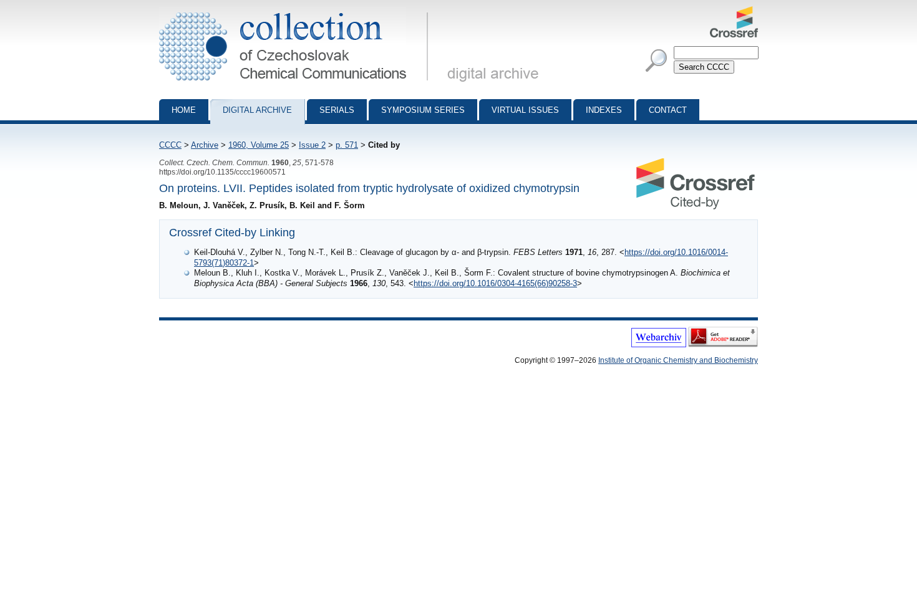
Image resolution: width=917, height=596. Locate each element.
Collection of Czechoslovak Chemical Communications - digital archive (297, 11)
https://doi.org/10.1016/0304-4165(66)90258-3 (495, 283)
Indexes (604, 110)
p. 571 (347, 145)
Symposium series (423, 110)
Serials (336, 110)
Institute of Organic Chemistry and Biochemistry (678, 360)
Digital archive (257, 110)
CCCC (170, 145)
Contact (668, 110)
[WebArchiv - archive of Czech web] (658, 344)
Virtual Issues (525, 110)
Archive (204, 145)
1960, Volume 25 (258, 145)
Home (184, 110)
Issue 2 (312, 145)
